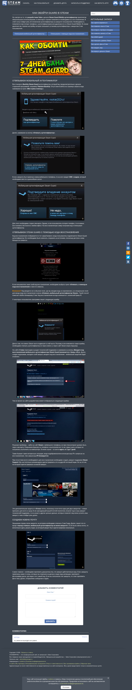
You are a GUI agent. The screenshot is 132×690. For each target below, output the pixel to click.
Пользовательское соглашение (35, 663)
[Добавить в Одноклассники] (128, 253)
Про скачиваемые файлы (72, 663)
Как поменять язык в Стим (100, 26)
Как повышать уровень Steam (101, 40)
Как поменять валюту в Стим (101, 33)
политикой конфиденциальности (71, 683)
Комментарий (50, 600)
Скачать (26, 3)
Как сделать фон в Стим (99, 44)
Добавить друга (60, 3)
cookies (22, 661)
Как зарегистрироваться (99, 22)
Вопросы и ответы (27, 652)
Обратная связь (86, 663)
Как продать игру (97, 48)
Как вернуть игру (102, 3)
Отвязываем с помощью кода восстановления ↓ (68, 34)
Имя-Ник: (50, 592)
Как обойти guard (97, 37)
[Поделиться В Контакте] (128, 262)
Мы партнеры (20, 663)
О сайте (11, 663)
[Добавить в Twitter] (128, 257)
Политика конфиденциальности (36, 661)
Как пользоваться (41, 3)
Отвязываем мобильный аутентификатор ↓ (30, 34)
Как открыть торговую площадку (102, 30)
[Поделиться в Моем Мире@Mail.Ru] (128, 248)
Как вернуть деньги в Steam (100, 51)
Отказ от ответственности (54, 663)
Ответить (85, 637)
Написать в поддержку (80, 3)
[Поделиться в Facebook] (128, 244)
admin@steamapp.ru (26, 659)
